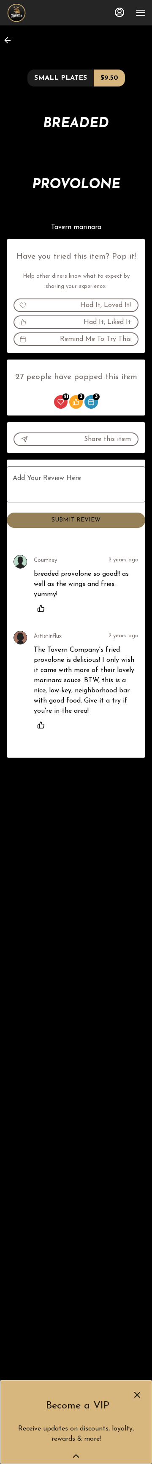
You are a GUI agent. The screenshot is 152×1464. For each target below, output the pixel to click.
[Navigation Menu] (140, 13)
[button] (10, 40)
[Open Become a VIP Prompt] (76, 1456)
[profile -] (119, 12)
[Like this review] (43, 608)
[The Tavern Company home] (44, 12)
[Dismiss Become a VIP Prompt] (137, 1395)
